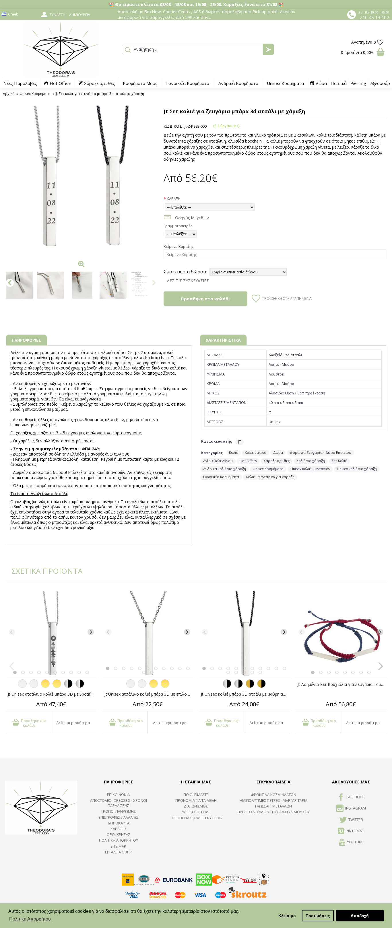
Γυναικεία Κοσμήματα (221, 476)
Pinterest (355, 830)
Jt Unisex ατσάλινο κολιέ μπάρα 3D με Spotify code (52, 694)
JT (239, 441)
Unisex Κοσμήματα (268, 468)
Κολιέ (233, 452)
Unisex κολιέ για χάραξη (357, 468)
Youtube (355, 842)
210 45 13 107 (374, 17)
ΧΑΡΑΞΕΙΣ (118, 828)
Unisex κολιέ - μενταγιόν (310, 468)
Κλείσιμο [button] (287, 915)
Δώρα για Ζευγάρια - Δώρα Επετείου (320, 452)
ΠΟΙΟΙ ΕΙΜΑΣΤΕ (196, 794)
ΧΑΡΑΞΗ (174, 198)
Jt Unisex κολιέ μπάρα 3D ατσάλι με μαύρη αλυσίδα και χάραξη (245, 694)
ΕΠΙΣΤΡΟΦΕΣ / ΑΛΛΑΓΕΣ (118, 817)
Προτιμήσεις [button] (318, 915)
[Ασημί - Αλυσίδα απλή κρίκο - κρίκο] (22, 686)
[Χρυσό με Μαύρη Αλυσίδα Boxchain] (261, 686)
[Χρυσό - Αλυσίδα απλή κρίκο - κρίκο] (45, 686)
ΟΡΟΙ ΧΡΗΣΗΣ (118, 834)
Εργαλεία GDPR (118, 852)
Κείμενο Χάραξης (178, 246)
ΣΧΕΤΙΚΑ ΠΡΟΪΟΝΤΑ (43, 571)
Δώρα (278, 452)
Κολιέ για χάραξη (310, 460)
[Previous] (12, 632)
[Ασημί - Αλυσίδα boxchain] (34, 686)
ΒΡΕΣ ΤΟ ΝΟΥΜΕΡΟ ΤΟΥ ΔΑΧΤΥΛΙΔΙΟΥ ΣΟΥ (274, 811)
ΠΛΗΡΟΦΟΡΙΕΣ (26, 340)
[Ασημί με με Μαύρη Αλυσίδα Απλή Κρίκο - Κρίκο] (68, 686)
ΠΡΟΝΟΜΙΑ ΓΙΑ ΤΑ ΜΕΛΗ (196, 800)
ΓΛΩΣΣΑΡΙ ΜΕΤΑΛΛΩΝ (273, 806)
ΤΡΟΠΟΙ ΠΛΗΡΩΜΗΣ (118, 811)
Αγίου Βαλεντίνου (218, 460)
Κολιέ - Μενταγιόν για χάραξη (270, 476)
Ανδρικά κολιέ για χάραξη (224, 468)
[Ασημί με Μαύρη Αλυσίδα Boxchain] (80, 686)
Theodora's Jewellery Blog (196, 817)
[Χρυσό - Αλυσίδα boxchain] (57, 686)
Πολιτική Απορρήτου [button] (30, 919)
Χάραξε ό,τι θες (277, 460)
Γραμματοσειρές (178, 225)
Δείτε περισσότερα (73, 722)
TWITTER (355, 819)
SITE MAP (118, 846)
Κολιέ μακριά (255, 452)
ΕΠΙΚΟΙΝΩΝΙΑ (118, 794)
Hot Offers (248, 460)
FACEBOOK (355, 796)
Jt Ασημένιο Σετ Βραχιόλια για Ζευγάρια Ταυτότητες (342, 684)
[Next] (91, 632)
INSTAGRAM (355, 808)
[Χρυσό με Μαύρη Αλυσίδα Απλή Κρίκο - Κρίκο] (250, 686)
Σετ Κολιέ (339, 460)
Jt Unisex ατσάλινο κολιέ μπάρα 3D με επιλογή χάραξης (148, 694)
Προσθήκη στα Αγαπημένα (287, 298)
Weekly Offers (195, 811)
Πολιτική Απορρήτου (118, 840)
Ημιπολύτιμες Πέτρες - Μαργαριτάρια (273, 800)
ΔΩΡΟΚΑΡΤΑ (118, 823)
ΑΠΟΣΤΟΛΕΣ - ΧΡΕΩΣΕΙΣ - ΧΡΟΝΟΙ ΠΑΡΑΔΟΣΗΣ (118, 803)
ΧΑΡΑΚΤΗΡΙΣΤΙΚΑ (223, 340)
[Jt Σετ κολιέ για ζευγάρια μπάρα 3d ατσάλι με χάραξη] (82, 182)
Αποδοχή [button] (360, 915)
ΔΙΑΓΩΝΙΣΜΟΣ (196, 806)
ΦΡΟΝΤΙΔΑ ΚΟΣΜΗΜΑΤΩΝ (273, 794)
